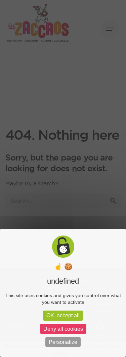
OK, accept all (63, 315)
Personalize (63, 342)
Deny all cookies (63, 329)
